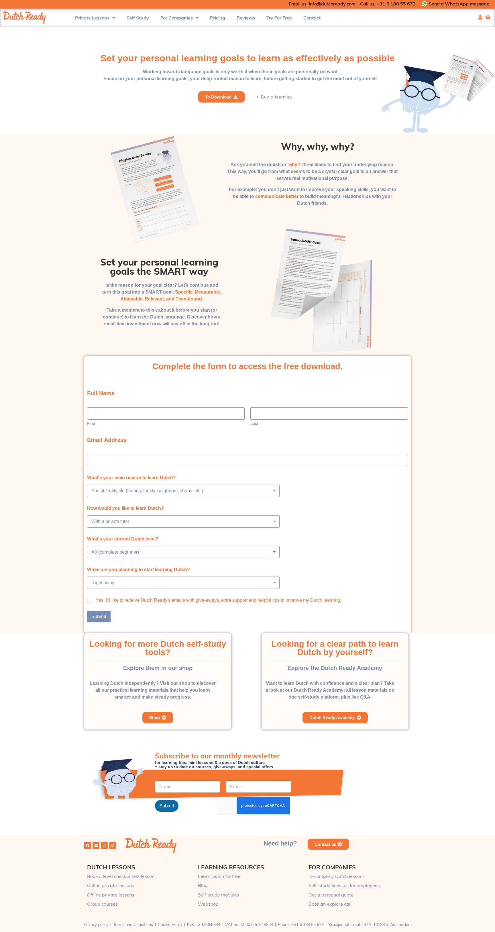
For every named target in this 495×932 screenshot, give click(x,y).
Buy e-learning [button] (276, 97)
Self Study (138, 18)
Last (254, 423)
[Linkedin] (96, 845)
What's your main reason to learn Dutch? (131, 477)
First (91, 423)
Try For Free (279, 18)
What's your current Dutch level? (122, 538)
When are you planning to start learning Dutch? (138, 569)
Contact (312, 18)
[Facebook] (87, 845)
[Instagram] (104, 845)
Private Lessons (92, 18)
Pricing (217, 18)
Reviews (246, 18)
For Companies (176, 18)
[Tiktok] (112, 845)
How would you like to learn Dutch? (125, 508)
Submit (98, 616)
